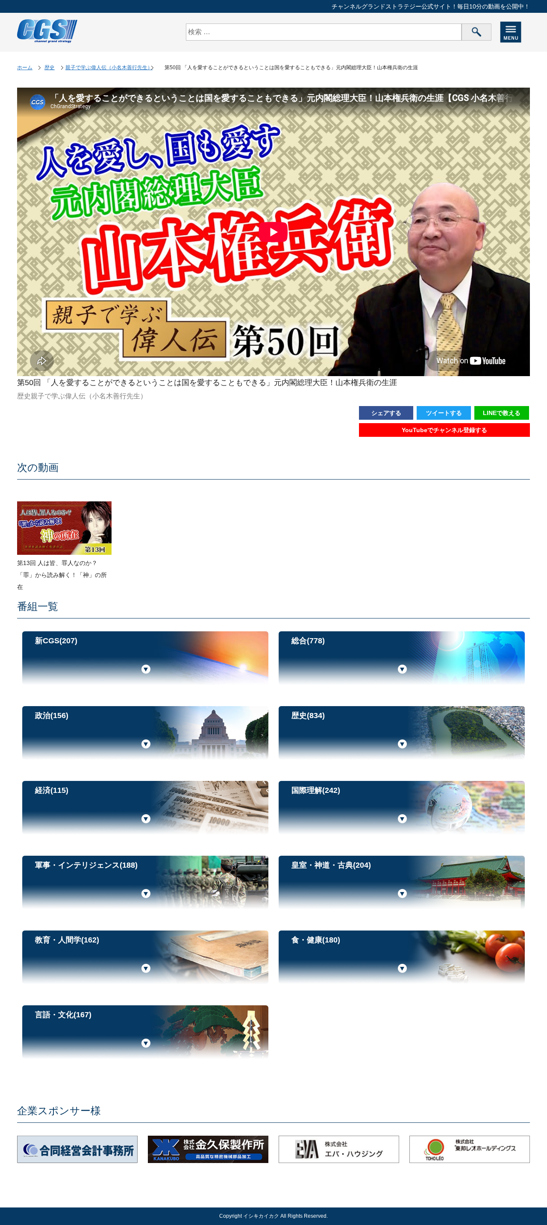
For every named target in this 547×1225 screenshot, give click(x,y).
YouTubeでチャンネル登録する (444, 430)
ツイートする (444, 412)
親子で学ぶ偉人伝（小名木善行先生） (109, 68)
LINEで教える (502, 412)
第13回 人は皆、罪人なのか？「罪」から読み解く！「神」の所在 (62, 574)
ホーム (24, 68)
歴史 (49, 68)
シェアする (386, 412)
